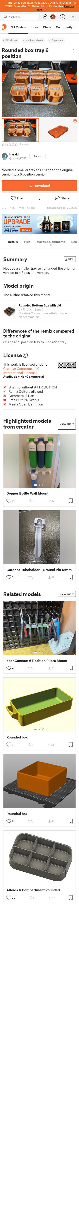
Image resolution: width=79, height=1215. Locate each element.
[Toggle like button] (8, 500)
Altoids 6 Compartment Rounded (33, 890)
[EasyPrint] (45, 16)
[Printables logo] (4, 27)
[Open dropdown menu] (73, 49)
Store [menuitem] (34, 27)
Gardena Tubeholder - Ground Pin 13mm (39, 570)
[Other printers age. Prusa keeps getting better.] (39, 224)
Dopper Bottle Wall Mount (27, 493)
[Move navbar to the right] (75, 27)
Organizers (57, 40)
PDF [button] (71, 259)
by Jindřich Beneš (31, 309)
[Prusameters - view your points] (53, 16)
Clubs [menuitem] (47, 27)
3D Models (11, 40)
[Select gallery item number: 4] (44, 561)
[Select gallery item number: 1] (35, 485)
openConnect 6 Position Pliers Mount (36, 661)
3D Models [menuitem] (18, 27)
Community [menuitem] (64, 27)
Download (42, 186)
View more (66, 424)
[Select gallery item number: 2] (39, 485)
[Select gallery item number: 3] (43, 485)
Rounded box (17, 737)
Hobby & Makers (34, 40)
